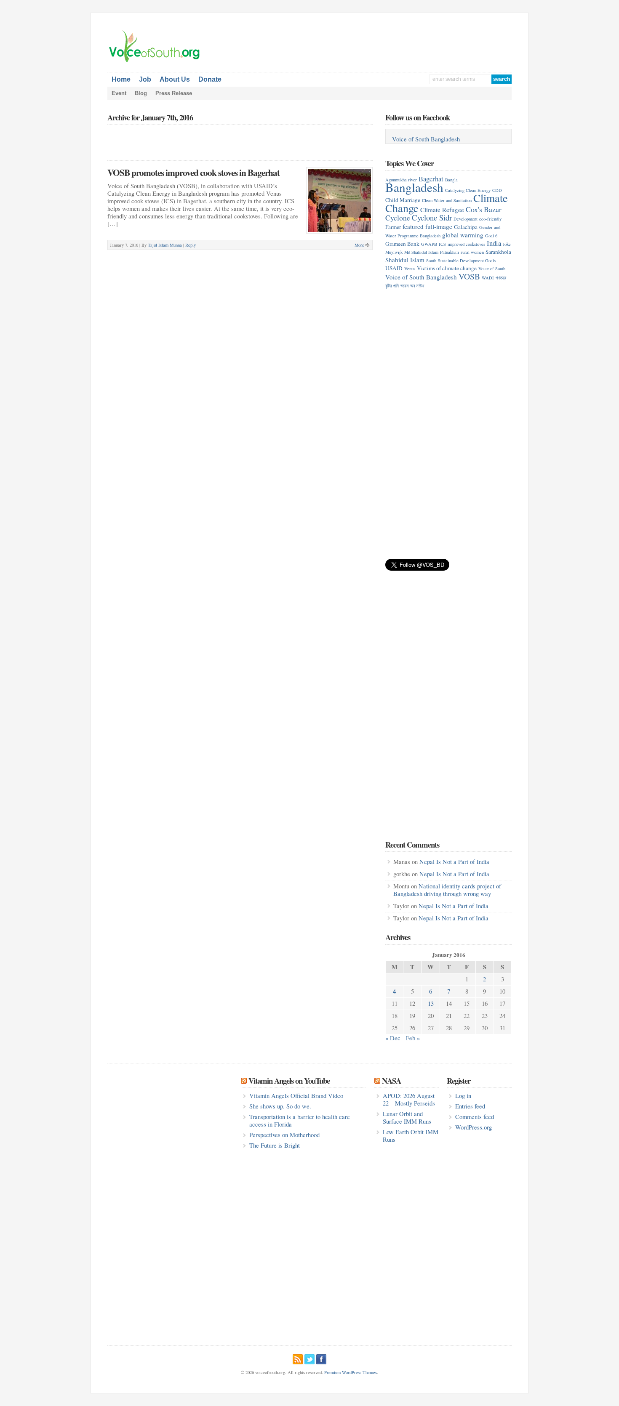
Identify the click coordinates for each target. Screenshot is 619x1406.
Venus (409, 268)
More (359, 245)
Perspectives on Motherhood (284, 1135)
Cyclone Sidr (432, 217)
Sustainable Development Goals (467, 260)
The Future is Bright (274, 1145)
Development (466, 219)
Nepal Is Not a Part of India (454, 862)
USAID (394, 268)
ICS (442, 244)
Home (121, 79)
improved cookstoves (466, 244)
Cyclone (397, 218)
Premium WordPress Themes (350, 1372)
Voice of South (491, 268)
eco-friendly (490, 219)
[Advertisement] (413, 42)
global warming (462, 235)
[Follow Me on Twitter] (309, 1358)
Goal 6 (491, 236)
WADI (488, 278)
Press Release (173, 93)
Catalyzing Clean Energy (468, 190)
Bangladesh (414, 187)
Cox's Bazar (484, 209)
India (494, 243)
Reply (190, 245)
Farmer (393, 227)
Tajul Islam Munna (165, 245)
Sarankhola (498, 251)
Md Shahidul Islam (421, 252)
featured (413, 226)
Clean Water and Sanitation (447, 200)
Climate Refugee (442, 209)
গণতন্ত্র (501, 278)
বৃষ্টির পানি (392, 286)
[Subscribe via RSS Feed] (298, 1358)
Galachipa (466, 227)
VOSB (469, 276)
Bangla (451, 180)
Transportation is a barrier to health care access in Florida (299, 1120)
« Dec (392, 1038)
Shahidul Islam (404, 259)
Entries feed (470, 1106)
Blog (141, 93)
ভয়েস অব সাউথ (412, 286)
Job (145, 79)
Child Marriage (402, 200)
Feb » (413, 1038)
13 (431, 1003)
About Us (175, 79)
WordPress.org (473, 1127)
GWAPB (429, 244)
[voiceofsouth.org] (154, 61)
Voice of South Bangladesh (426, 139)
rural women (472, 252)
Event (119, 93)
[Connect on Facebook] (321, 1358)
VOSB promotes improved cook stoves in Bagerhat (193, 172)
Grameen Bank (402, 243)
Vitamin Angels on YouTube (289, 1080)
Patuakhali (449, 252)
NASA (391, 1080)
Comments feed (474, 1117)
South (431, 260)
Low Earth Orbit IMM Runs (410, 1135)
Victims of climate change (447, 268)
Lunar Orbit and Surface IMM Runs (407, 1117)
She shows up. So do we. (280, 1106)
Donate (209, 79)
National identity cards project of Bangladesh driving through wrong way (447, 890)
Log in (463, 1096)
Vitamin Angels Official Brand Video (296, 1096)
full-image (438, 226)
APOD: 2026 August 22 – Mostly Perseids (409, 1099)
